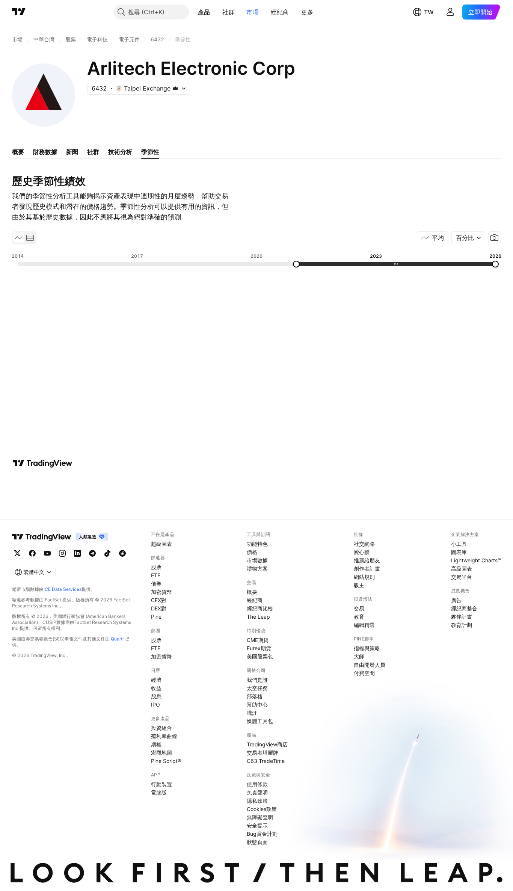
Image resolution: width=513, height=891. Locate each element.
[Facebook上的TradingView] (32, 553)
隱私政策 (257, 800)
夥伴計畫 (461, 616)
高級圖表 (461, 568)
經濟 (156, 680)
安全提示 (257, 825)
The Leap (258, 616)
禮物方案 (257, 568)
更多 (307, 12)
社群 (228, 12)
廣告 (456, 600)
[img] (175, 88)
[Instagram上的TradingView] (62, 553)
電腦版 (159, 792)
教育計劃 (461, 625)
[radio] (18, 238)
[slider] (296, 264)
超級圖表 (161, 544)
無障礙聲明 (260, 817)
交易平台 (461, 577)
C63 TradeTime (266, 761)
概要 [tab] (18, 152)
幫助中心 (257, 704)
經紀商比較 (260, 608)
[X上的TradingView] (17, 553)
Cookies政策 (262, 809)
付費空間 (364, 673)
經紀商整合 (464, 608)
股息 (156, 696)
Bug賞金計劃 (262, 834)
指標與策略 (367, 648)
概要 (252, 592)
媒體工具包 (260, 721)
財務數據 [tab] (45, 152)
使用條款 (257, 784)
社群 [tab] (93, 152)
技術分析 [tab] (120, 152)
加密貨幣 (161, 592)
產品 (204, 12)
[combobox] (468, 237)
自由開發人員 (369, 664)
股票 (156, 567)
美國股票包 (260, 656)
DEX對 (158, 608)
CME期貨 (258, 640)
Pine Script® (166, 761)
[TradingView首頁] (19, 12)
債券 (156, 583)
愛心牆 (362, 552)
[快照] (494, 237)
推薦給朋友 (367, 560)
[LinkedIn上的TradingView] (77, 553)
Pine (156, 616)
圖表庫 (459, 552)
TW (429, 12)
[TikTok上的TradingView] (107, 553)
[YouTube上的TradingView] (47, 553)
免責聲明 (257, 792)
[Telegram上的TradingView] (92, 553)
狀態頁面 (257, 842)
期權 (156, 744)
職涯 (252, 713)
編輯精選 (364, 625)
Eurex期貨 (259, 648)
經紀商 (280, 12)
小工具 (459, 544)
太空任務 (257, 688)
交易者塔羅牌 (262, 752)
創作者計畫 (367, 568)
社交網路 (364, 544)
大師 (359, 656)
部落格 (255, 696)
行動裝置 (161, 784)
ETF (155, 575)
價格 (252, 552)
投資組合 (161, 728)
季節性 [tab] (150, 152)
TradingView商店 (267, 744)
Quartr (117, 639)
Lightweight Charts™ (476, 560)
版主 (359, 585)
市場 (252, 12)
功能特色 (257, 544)
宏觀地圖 (161, 752)
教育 (359, 616)
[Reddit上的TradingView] (122, 553)
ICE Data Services (62, 589)
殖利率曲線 (164, 736)
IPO (155, 704)
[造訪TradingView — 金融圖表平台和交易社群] (42, 463)
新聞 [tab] (72, 152)
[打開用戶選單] (450, 12)
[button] (216, 12)
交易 (359, 608)
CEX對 (158, 600)
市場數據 (257, 560)
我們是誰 (257, 680)
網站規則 (364, 577)
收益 (156, 688)
